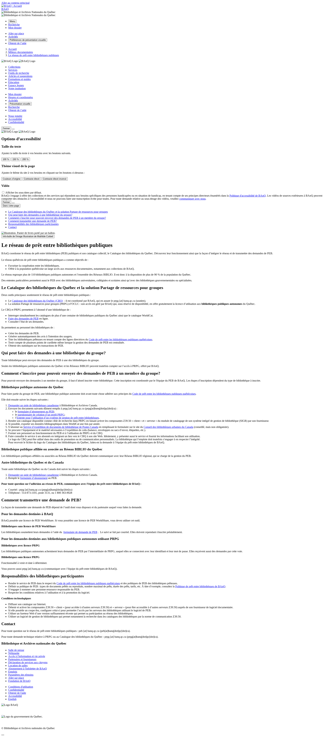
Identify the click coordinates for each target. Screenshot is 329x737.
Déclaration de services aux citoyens (27, 662)
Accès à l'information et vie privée (26, 656)
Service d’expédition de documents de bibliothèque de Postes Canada (60, 427)
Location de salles (18, 665)
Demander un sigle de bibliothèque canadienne (33, 405)
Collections (14, 66)
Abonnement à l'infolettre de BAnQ (27, 668)
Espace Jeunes (16, 85)
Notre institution (17, 88)
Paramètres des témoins (20, 674)
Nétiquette (13, 653)
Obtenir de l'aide (17, 692)
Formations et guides (19, 79)
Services (12, 69)
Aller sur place (16, 677)
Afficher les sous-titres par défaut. (23, 192)
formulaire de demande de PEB (80, 532)
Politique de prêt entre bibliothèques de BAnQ (200, 586)
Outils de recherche (18, 73)
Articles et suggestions (20, 76)
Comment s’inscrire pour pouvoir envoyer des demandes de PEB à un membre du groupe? (57, 217)
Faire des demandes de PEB (23, 318)
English (12, 699)
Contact (12, 227)
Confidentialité (16, 122)
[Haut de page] (2, 734)
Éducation (13, 82)
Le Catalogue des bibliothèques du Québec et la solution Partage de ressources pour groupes (58, 211)
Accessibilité (15, 119)
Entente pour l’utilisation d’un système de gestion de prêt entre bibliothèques (58, 417)
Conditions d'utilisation (20, 686)
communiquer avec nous (192, 198)
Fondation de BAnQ (19, 680)
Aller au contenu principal (15, 2)
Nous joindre (15, 116)
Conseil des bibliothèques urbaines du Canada (168, 427)
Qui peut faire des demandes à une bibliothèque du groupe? (40, 214)
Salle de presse (16, 650)
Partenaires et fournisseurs (22, 659)
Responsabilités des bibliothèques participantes (33, 224)
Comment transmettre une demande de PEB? (32, 221)
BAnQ (5, 9)
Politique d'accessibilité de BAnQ (247, 195)
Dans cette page (11, 205)
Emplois (12, 671)
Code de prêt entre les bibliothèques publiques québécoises (120, 339)
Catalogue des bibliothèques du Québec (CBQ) (37, 300)
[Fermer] (13, 129)
